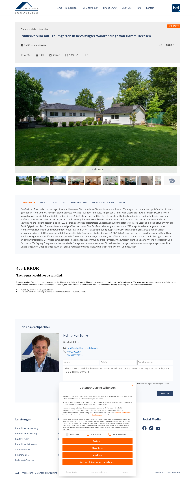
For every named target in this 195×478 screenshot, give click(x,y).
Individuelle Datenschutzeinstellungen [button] (97, 462)
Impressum (125, 472)
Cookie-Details (71, 472)
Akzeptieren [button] (97, 448)
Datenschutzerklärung (122, 412)
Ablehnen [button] (97, 455)
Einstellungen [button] (97, 415)
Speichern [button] (97, 441)
